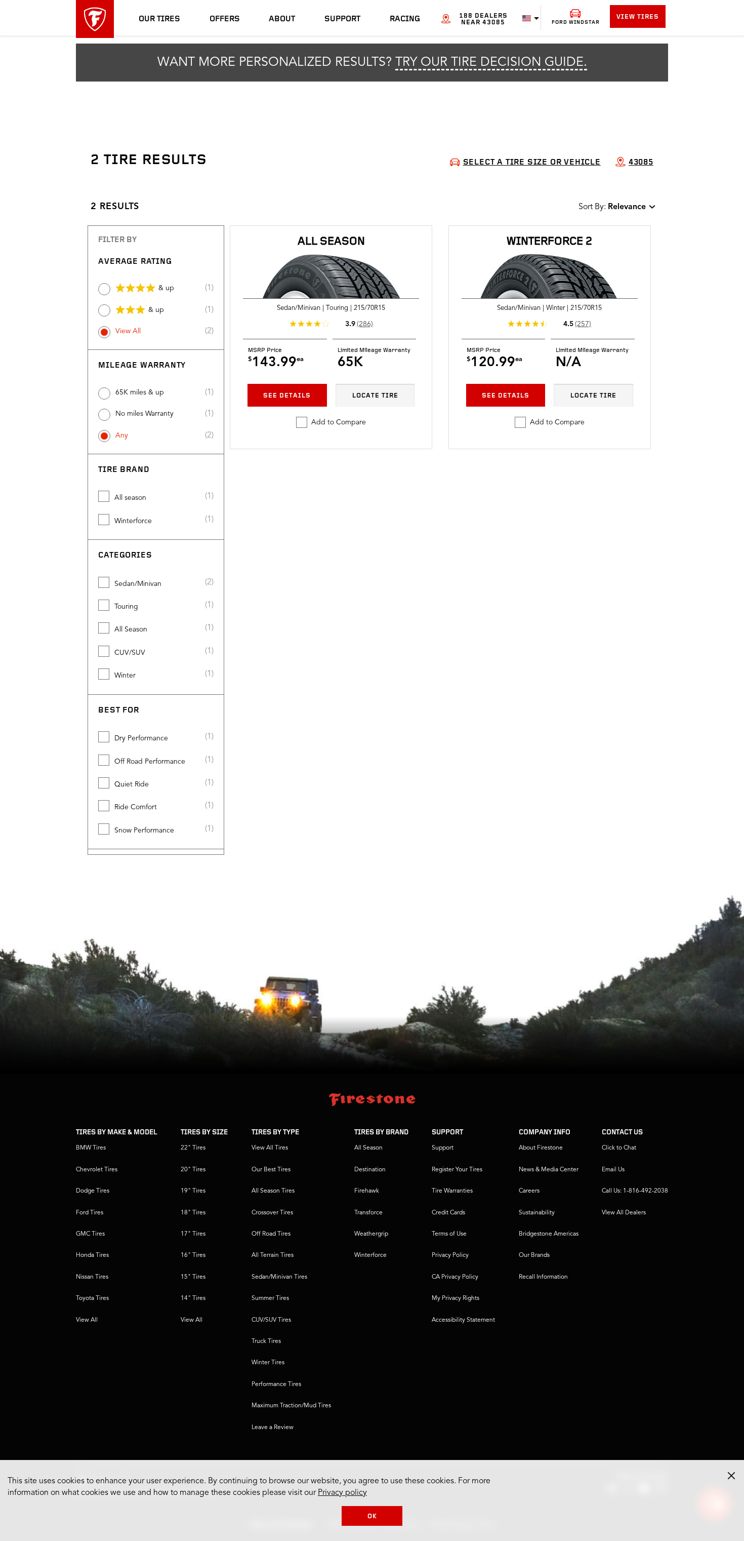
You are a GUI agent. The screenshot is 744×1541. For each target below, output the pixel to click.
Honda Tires (92, 1255)
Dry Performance (141, 738)
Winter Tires (268, 1363)
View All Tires (270, 1148)
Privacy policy (342, 1493)
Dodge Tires (92, 1191)
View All (128, 331)
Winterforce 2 (549, 242)
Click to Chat (619, 1148)
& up (166, 288)
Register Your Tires (457, 1170)
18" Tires (193, 1213)
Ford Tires (89, 1213)
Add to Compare (338, 422)
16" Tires (193, 1255)
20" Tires (193, 1170)
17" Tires (193, 1234)
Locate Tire (375, 395)
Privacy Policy (450, 1255)
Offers (225, 19)
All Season (130, 629)
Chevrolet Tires (96, 1170)
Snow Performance (144, 830)
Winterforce (133, 521)
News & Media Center (548, 1170)
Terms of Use (449, 1234)
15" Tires (193, 1277)
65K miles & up (139, 392)
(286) (365, 324)
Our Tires (159, 19)
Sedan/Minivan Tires (279, 1277)
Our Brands (534, 1255)
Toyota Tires (92, 1298)
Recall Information (543, 1277)
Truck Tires (266, 1341)
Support (342, 19)
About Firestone (541, 1148)
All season (130, 497)
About (282, 19)
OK (372, 1516)
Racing (405, 19)
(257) (583, 324)
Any (121, 435)
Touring (126, 606)
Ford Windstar (576, 22)
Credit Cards (448, 1213)
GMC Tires (90, 1234)
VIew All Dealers (624, 1213)
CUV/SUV (129, 652)
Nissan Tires (92, 1277)
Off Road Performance (149, 761)
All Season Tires (273, 1191)
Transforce (368, 1213)
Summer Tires (270, 1298)
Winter (125, 675)
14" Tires (193, 1298)
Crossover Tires (272, 1213)
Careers (529, 1191)
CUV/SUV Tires (271, 1320)
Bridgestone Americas (548, 1234)
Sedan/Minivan (137, 583)
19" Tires (193, 1191)
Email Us (613, 1170)
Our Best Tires (271, 1170)
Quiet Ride (131, 784)
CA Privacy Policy (455, 1277)
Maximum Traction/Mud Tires (291, 1406)
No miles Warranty (144, 413)
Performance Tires (276, 1384)
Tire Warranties (452, 1191)
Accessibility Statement (463, 1320)
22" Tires (193, 1148)
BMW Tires (91, 1148)
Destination (370, 1170)
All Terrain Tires (273, 1255)
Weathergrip (371, 1234)
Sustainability (537, 1213)
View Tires (637, 17)
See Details (287, 395)
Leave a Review (273, 1428)
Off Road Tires (271, 1234)
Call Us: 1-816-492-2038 (635, 1191)
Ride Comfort (135, 807)
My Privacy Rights (455, 1298)
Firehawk (366, 1191)
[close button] (731, 1476)
